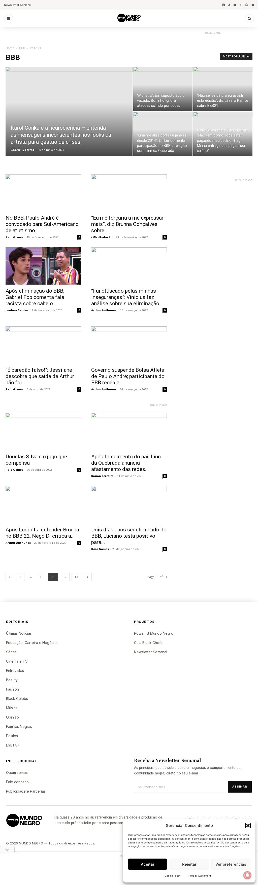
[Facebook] (240, 5)
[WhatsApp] (246, 5)
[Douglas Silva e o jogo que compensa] (43, 431)
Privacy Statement (199, 875)
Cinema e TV (17, 661)
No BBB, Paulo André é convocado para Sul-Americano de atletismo (42, 224)
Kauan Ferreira (102, 476)
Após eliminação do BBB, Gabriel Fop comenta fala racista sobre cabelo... (35, 297)
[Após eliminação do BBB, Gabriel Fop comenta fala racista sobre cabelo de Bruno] (43, 266)
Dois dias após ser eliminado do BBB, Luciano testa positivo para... (129, 536)
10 (41, 577)
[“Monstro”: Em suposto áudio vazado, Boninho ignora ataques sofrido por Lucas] (162, 89)
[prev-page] (10, 577)
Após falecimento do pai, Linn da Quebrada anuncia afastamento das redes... (126, 463)
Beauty (12, 680)
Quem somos (17, 772)
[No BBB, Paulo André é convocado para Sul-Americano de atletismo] (43, 193)
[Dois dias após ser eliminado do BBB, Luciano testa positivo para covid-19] (129, 504)
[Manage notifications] (247, 875)
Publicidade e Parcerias (26, 791)
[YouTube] (235, 5)
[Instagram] (223, 5)
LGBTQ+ (13, 745)
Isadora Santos (17, 310)
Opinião (12, 717)
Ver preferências (230, 864)
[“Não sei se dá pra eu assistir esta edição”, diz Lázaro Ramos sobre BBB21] (222, 89)
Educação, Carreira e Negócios (32, 642)
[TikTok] (229, 5)
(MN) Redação (101, 237)
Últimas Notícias (19, 633)
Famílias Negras (19, 726)
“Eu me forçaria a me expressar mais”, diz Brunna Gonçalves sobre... (127, 224)
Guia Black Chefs (148, 642)
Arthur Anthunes (103, 310)
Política (12, 736)
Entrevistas (15, 670)
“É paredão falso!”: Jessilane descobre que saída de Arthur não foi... (40, 376)
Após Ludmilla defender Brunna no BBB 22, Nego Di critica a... (42, 533)
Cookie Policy (173, 875)
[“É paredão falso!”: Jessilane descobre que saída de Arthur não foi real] (43, 345)
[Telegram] (252, 5)
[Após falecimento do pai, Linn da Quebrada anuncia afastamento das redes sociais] (129, 431)
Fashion (12, 689)
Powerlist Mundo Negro (153, 633)
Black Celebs (17, 698)
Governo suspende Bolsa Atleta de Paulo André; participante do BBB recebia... (128, 376)
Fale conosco (17, 782)
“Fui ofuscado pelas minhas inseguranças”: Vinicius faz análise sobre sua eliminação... (127, 297)
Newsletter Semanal (17, 5)
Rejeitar (189, 864)
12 (65, 577)
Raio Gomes (14, 237)
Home (10, 48)
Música (12, 708)
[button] (247, 825)
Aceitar (147, 864)
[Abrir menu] (8, 18)
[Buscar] (249, 18)
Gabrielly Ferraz (23, 150)
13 (76, 577)
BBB (22, 48)
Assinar (239, 786)
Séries (11, 652)
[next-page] (87, 577)
